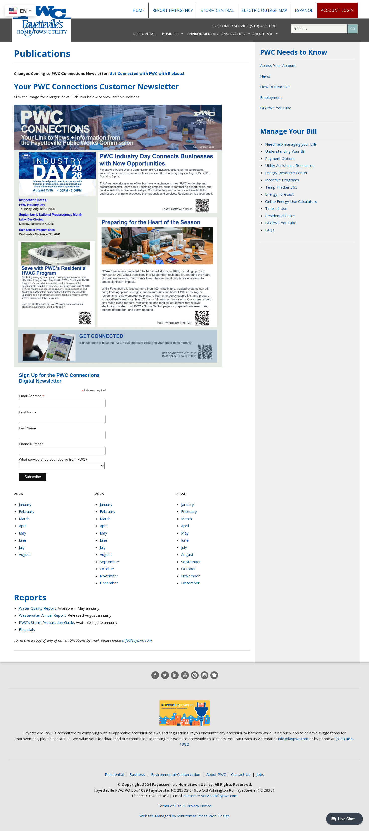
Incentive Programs (282, 179)
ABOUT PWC (262, 33)
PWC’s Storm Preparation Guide (46, 622)
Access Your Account (278, 65)
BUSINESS (170, 33)
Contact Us (240, 774)
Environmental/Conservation (175, 774)
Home (139, 10)
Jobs (260, 774)
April (22, 525)
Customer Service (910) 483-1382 (244, 25)
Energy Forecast (279, 194)
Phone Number (31, 444)
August (25, 554)
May (22, 533)
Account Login (337, 10)
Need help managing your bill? (291, 144)
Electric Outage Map (264, 10)
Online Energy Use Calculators (291, 201)
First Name (27, 412)
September (109, 561)
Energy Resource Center (286, 172)
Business (137, 774)
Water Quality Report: (38, 608)
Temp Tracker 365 (281, 187)
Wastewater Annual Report (42, 615)
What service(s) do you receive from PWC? (53, 459)
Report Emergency (172, 10)
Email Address (31, 396)
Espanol (304, 10)
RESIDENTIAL (144, 33)
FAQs (269, 229)
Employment (271, 97)
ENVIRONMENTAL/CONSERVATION (216, 33)
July (22, 547)
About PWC (216, 774)
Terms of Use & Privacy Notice (184, 805)
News (265, 76)
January (25, 504)
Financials (27, 629)
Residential (114, 774)
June (22, 540)
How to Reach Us (275, 86)
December (109, 582)
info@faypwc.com (137, 640)
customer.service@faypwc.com (210, 795)
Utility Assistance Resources (289, 165)
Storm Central (217, 10)
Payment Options (280, 158)
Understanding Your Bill (285, 151)
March (24, 518)
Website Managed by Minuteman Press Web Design (184, 815)
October (107, 568)
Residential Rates (280, 215)
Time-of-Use (276, 208)
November (109, 575)
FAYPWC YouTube (275, 107)
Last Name (27, 428)
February (26, 511)
